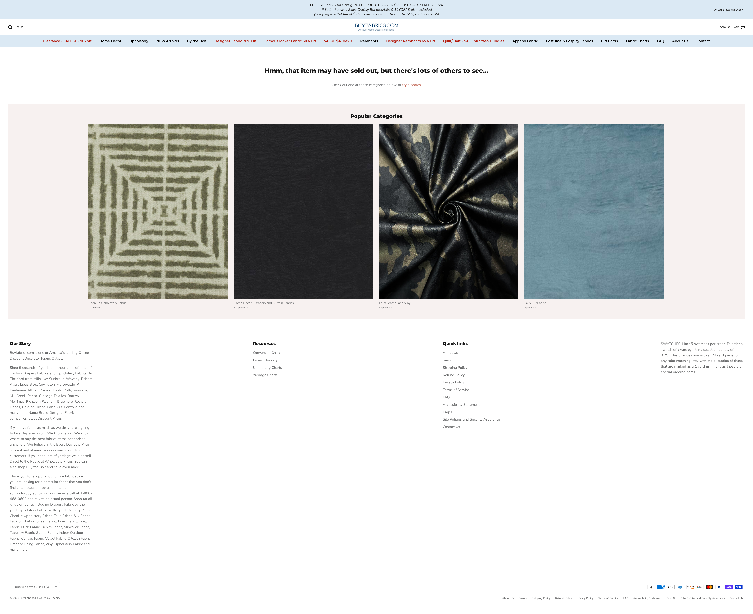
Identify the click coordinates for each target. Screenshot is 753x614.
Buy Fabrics (27, 598)
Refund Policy (454, 375)
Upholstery (138, 41)
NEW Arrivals (167, 41)
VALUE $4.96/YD (338, 41)
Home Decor (110, 41)
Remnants (369, 41)
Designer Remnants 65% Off (410, 41)
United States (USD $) (727, 10)
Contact (703, 41)
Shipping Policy (455, 367)
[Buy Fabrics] (377, 27)
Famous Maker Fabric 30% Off (290, 41)
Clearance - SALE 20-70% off (67, 41)
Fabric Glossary (265, 360)
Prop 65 (449, 412)
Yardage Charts (265, 375)
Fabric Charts (637, 41)
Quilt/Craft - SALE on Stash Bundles (473, 41)
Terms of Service (456, 389)
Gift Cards (609, 41)
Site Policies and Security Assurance (471, 419)
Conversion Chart (266, 352)
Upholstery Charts (267, 367)
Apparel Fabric (525, 41)
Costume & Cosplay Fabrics (569, 41)
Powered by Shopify (47, 598)
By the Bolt (196, 41)
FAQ (660, 41)
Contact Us (451, 426)
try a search (411, 85)
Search (448, 360)
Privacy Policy (453, 382)
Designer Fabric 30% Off (235, 41)
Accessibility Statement (461, 404)
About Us (680, 41)
